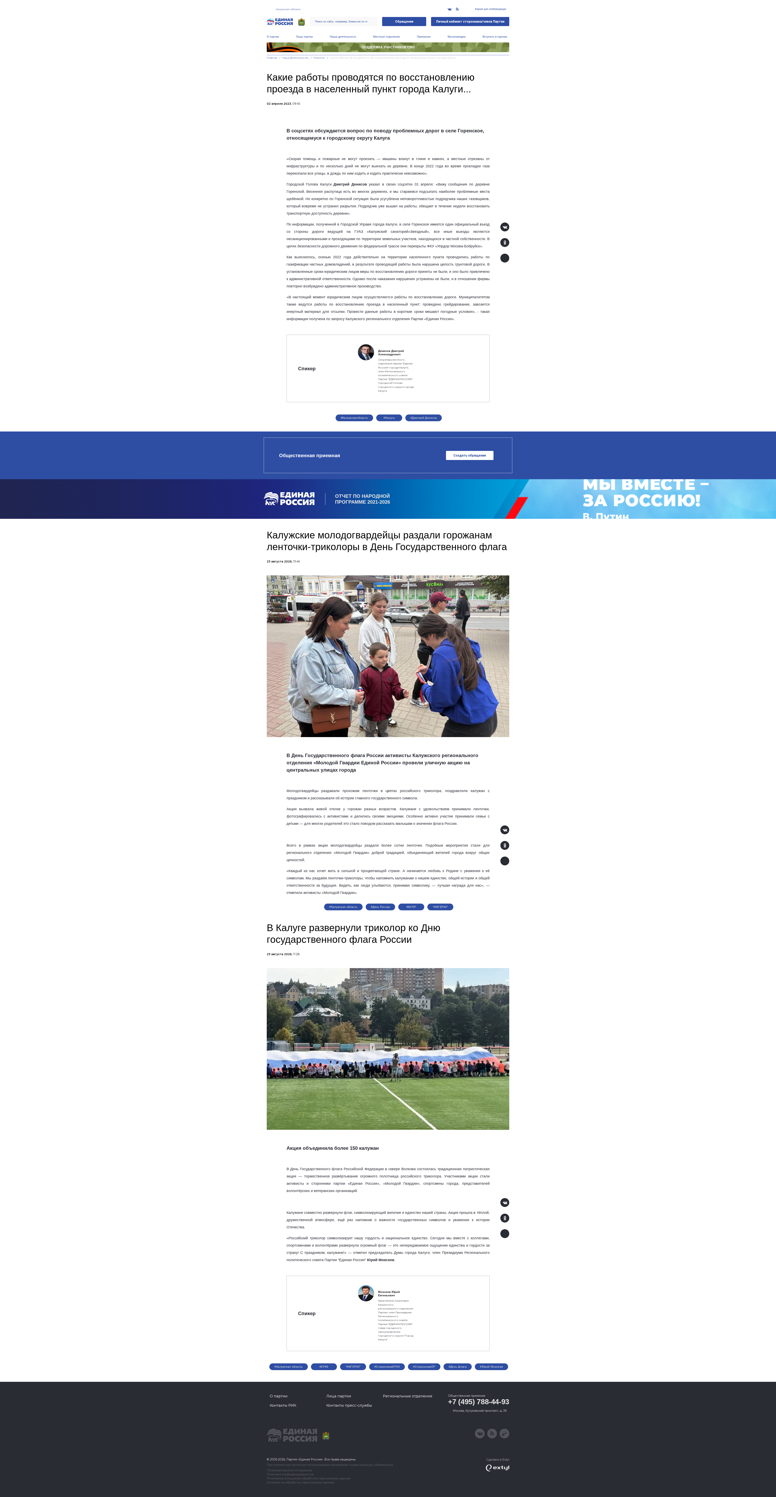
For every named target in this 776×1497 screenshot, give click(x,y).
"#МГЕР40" (440, 906)
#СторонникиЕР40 (387, 1366)
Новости (319, 57)
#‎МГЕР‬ (411, 906)
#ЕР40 (323, 1366)
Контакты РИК (283, 1405)
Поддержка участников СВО (388, 47)
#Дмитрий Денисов (423, 417)
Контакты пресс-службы (349, 1405)
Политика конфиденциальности (290, 1474)
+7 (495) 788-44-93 (478, 1402)
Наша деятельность (343, 36)
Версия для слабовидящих (490, 9)
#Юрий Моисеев (491, 1366)
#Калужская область (343, 906)
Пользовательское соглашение (289, 1470)
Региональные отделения (407, 1396)
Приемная (424, 36)
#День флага (458, 1366)
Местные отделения (386, 36)
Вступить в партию (495, 36)
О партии (273, 36)
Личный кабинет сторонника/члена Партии (470, 21)
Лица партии (304, 36)
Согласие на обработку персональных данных (300, 1482)
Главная (272, 57)
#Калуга (389, 417)
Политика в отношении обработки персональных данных (309, 1478)
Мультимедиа (457, 36)
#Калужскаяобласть (354, 417)
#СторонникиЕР (424, 1366)
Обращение (404, 21)
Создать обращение (469, 455)
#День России (380, 906)
